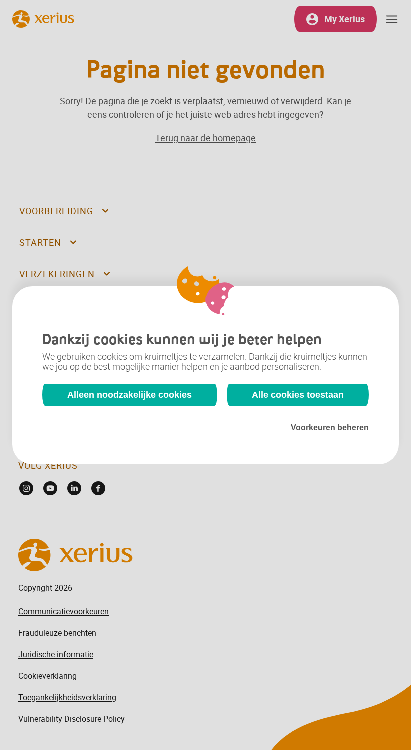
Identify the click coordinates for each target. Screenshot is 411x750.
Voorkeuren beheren (330, 427)
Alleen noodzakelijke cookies (129, 395)
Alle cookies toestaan (298, 395)
